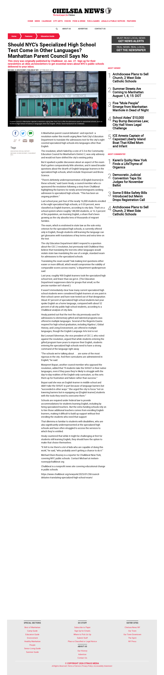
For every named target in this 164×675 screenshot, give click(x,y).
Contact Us (100, 28)
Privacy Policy (87, 666)
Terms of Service (74, 666)
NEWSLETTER (135, 3)
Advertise (83, 28)
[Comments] (30, 133)
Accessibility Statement (103, 666)
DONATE (150, 3)
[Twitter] (23, 133)
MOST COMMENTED (116, 154)
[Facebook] (15, 133)
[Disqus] (57, 515)
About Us (66, 28)
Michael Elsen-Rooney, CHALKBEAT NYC (23, 70)
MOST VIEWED (114, 68)
